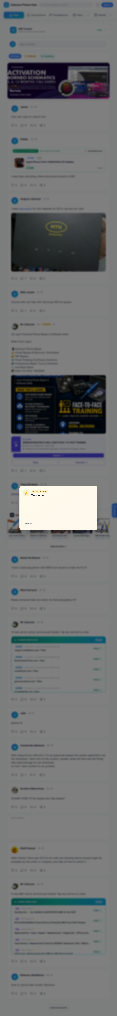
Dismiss (29, 523)
